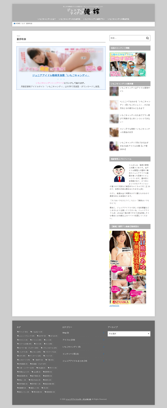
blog (66, 333)
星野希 (48, 372)
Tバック (23, 332)
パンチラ (23, 352)
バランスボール (50, 348)
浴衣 (48, 380)
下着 (50, 360)
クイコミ (36, 340)
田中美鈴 (23, 384)
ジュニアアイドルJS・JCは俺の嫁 (78, 399)
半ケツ (53, 368)
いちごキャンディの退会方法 (118, 19)
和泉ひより (24, 372)
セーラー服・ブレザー (28, 348)
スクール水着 (25, 344)
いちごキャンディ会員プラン (94, 19)
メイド (48, 356)
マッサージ (35, 356)
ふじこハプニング (26, 336)
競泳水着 (49, 384)
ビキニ (36, 352)
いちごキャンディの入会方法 (69, 19)
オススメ (23, 340)
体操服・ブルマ (39, 364)
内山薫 (41, 368)
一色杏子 (38, 360)
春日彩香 (23, 376)
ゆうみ (53, 336)
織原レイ (35, 388)
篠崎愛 (22, 388)
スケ (38, 344)
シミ (48, 340)
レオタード (24, 360)
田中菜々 (36, 384)
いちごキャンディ (71, 347)
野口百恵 (38, 392)
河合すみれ (35, 380)
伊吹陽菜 (23, 364)
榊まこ (22, 380)
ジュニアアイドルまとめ (75, 361)
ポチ (22, 356)
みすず (42, 336)
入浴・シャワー (26, 368)
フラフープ (50, 352)
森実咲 (48, 376)
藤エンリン (24, 392)
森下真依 (36, 376)
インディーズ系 (71, 354)
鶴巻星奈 (50, 392)
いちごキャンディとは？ (47, 19)
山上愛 (37, 372)
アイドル (69, 340)
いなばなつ (37, 332)
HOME (18, 23)
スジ (49, 344)
